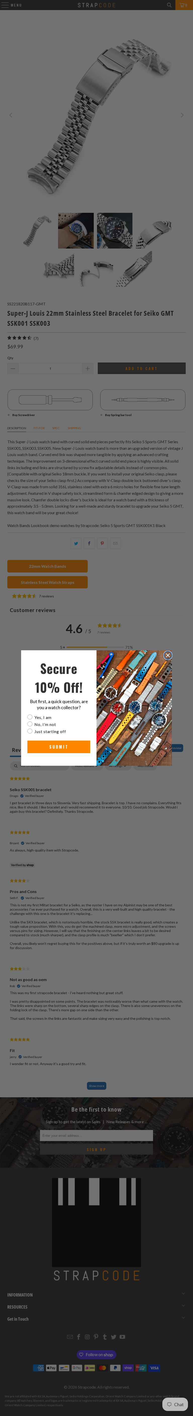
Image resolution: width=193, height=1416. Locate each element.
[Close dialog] (168, 655)
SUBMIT (59, 747)
